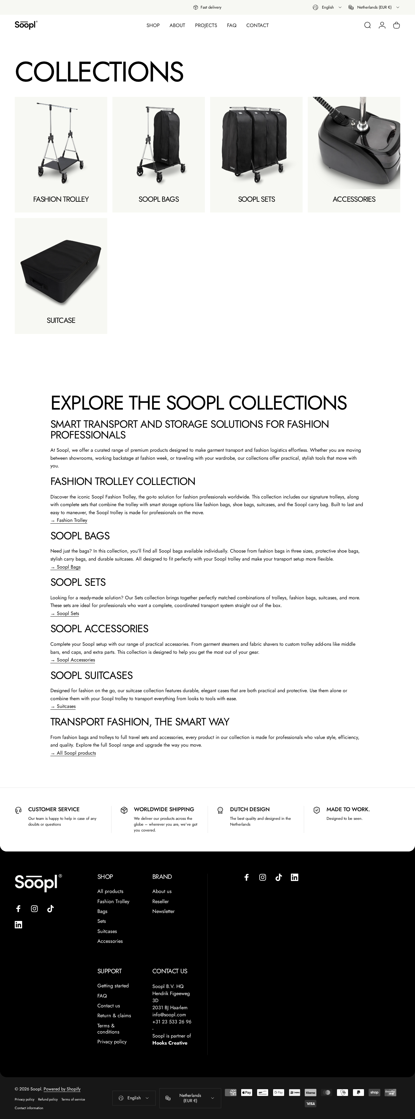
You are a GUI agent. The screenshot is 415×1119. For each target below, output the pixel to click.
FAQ (102, 996)
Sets (101, 921)
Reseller (160, 902)
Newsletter (163, 911)
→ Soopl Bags (65, 566)
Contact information (29, 1107)
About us (162, 891)
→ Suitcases (63, 706)
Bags (102, 911)
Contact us (108, 1006)
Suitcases (107, 931)
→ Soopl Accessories (72, 659)
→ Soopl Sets (64, 613)
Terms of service (73, 1099)
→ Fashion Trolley (68, 520)
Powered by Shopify (62, 1089)
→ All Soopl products (73, 752)
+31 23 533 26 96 (171, 1021)
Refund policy (48, 1099)
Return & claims (114, 1016)
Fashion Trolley (113, 902)
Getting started (113, 986)
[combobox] (328, 7)
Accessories (110, 941)
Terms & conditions (108, 1029)
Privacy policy (112, 1042)
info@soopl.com (169, 1014)
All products (110, 891)
